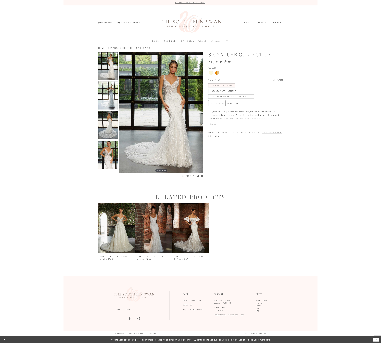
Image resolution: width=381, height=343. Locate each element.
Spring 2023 (143, 47)
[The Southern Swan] (190, 22)
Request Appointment (224, 91)
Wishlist (259, 303)
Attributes (233, 103)
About (258, 305)
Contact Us (187, 305)
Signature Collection (120, 47)
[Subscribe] (151, 309)
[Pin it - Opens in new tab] (198, 176)
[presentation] (116, 228)
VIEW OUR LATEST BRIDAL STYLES (190, 2)
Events (259, 308)
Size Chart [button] (278, 79)
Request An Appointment (193, 309)
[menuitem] (105, 22)
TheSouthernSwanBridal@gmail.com (229, 315)
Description (217, 103)
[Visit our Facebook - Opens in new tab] (130, 318)
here (268, 339)
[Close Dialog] (4, 339)
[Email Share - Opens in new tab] (202, 176)
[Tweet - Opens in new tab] (194, 176)
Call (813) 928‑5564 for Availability (231, 96)
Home (101, 47)
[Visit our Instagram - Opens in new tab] (138, 318)
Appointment (261, 300)
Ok (376, 339)
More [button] (213, 124)
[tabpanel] (108, 66)
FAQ (258, 311)
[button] (248, 22)
